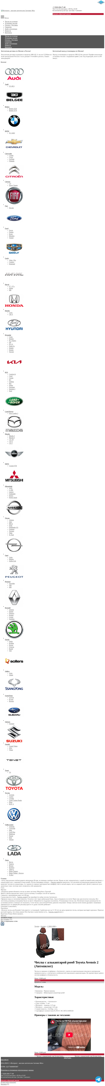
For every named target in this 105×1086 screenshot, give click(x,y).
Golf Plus (12, 832)
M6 (10, 290)
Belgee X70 (13, 110)
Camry (11, 797)
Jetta (10, 830)
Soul (10, 391)
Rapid (11, 649)
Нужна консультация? (8, 1082)
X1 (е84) (12, 133)
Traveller (12, 583)
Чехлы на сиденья (11, 21)
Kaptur (11, 615)
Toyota (36, 926)
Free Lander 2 (13, 413)
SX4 (10, 748)
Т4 (10, 772)
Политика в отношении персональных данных (17, 1070)
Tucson (11, 352)
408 (10, 587)
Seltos (11, 385)
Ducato (11, 208)
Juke (10, 522)
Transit (11, 238)
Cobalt (11, 155)
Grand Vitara (13, 746)
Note (10, 525)
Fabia (11, 641)
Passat (11, 836)
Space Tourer (13, 185)
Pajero (11, 496)
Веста (11, 862)
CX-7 (11, 443)
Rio (10, 383)
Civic (11, 312)
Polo (10, 838)
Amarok (11, 826)
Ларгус (11, 869)
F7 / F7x (12, 286)
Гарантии (8, 27)
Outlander (12, 494)
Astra (11, 557)
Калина (11, 867)
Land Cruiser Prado (15, 800)
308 (10, 585)
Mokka (11, 559)
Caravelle (12, 828)
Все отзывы (5, 919)
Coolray (11, 262)
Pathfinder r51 (13, 527)
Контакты (8, 33)
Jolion (11, 288)
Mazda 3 (12, 436)
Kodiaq (11, 643)
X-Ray (11, 875)
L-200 (11, 490)
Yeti (10, 651)
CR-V (11, 314)
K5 (10, 380)
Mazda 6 (12, 438)
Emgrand (12, 264)
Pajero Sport (13, 497)
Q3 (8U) (12, 86)
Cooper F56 (13, 466)
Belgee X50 (13, 109)
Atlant (11, 675)
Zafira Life (12, 561)
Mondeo (11, 236)
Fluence (11, 613)
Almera (11, 520)
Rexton (11, 701)
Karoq (11, 645)
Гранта (11, 864)
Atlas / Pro (12, 260)
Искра (11, 866)
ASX (10, 488)
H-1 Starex (12, 341)
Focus (11, 230)
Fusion (11, 232)
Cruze (11, 157)
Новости (8, 31)
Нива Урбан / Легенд (16, 873)
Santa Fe (12, 346)
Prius (10, 802)
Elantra (11, 339)
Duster (11, 611)
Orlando (11, 161)
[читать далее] (56, 882)
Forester (11, 724)
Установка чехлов (11, 23)
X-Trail (11, 535)
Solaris (11, 348)
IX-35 (11, 344)
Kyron (11, 699)
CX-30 (11, 439)
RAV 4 (11, 804)
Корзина (4, 1084)
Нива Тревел (13, 871)
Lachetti (11, 159)
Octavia (11, 647)
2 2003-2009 (51, 926)
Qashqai (11, 529)
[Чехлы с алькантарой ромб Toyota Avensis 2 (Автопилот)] (49, 958)
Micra (11, 524)
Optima (11, 382)
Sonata (11, 350)
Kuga (11, 234)
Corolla (11, 798)
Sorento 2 (12, 389)
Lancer (11, 492)
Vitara (11, 750)
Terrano (11, 531)
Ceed (10, 376)
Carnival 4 (12, 374)
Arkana (11, 610)
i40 (10, 342)
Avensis (11, 795)
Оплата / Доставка (11, 25)
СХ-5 (11, 441)
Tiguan (11, 839)
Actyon (11, 697)
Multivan (12, 834)
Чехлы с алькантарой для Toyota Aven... (50, 1056)
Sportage (12, 387)
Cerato (11, 378)
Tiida (10, 533)
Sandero (11, 619)
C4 (10, 183)
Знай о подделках (11, 29)
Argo (10, 673)
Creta (11, 337)
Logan (11, 617)
